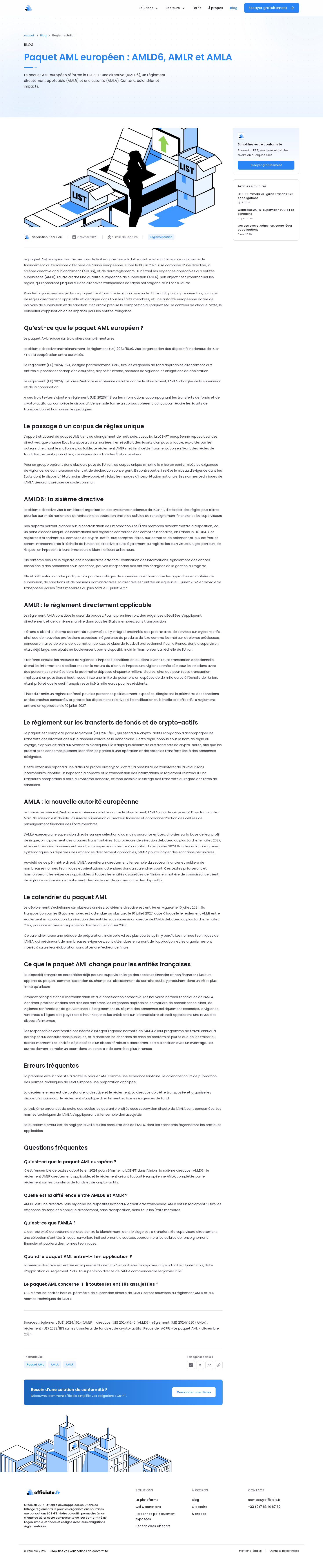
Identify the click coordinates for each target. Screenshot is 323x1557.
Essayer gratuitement (268, 7)
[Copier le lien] (219, 1365)
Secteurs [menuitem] (173, 8)
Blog (43, 35)
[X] (200, 1365)
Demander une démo (194, 1392)
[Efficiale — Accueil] (28, 8)
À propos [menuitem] (215, 8)
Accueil (29, 35)
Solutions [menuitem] (146, 8)
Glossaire (199, 1507)
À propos (199, 1514)
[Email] (209, 1365)
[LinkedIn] (191, 1365)
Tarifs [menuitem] (196, 8)
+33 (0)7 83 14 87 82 (264, 1507)
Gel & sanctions (148, 1507)
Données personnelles (284, 1551)
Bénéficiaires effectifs (153, 1526)
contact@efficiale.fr (264, 1500)
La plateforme (147, 1500)
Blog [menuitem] (233, 8)
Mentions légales (250, 1551)
